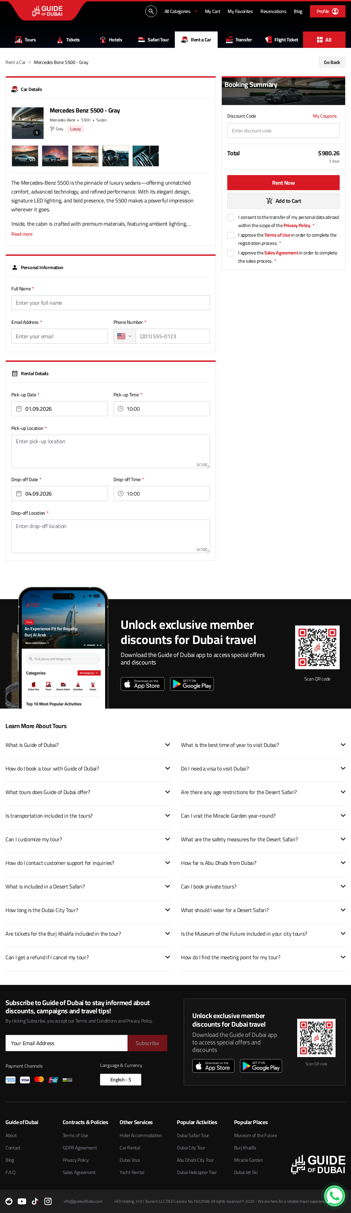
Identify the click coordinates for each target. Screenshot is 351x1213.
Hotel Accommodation (141, 1135)
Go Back (332, 62)
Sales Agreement (281, 252)
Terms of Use (277, 234)
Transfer (243, 39)
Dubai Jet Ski (246, 1172)
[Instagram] (48, 1201)
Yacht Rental (132, 1172)
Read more (21, 234)
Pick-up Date (25, 394)
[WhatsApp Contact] (334, 1195)
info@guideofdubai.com (83, 1201)
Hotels (115, 39)
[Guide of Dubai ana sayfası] (47, 11)
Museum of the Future (255, 1135)
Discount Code (241, 116)
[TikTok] (35, 1201)
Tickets (73, 39)
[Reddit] (8, 1201)
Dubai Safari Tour (193, 1135)
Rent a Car (201, 39)
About (11, 1135)
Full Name (22, 288)
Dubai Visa (130, 1160)
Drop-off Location (30, 513)
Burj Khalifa (245, 1147)
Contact (13, 1147)
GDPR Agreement (80, 1147)
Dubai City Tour (191, 1147)
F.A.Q (10, 1172)
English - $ (120, 1079)
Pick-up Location (29, 428)
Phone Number (129, 322)
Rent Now (283, 182)
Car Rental (130, 1147)
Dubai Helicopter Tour (197, 1172)
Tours (30, 39)
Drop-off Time (128, 479)
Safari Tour (158, 39)
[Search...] (151, 11)
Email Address (26, 322)
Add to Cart (288, 201)
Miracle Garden (248, 1160)
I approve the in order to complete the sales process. (287, 256)
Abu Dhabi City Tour (195, 1160)
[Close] (341, 1187)
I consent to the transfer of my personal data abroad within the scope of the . (288, 221)
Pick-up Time (127, 394)
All (328, 40)
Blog (9, 1160)
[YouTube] (22, 1201)
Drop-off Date (26, 479)
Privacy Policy (296, 225)
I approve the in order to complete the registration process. (287, 239)
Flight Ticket (286, 39)
